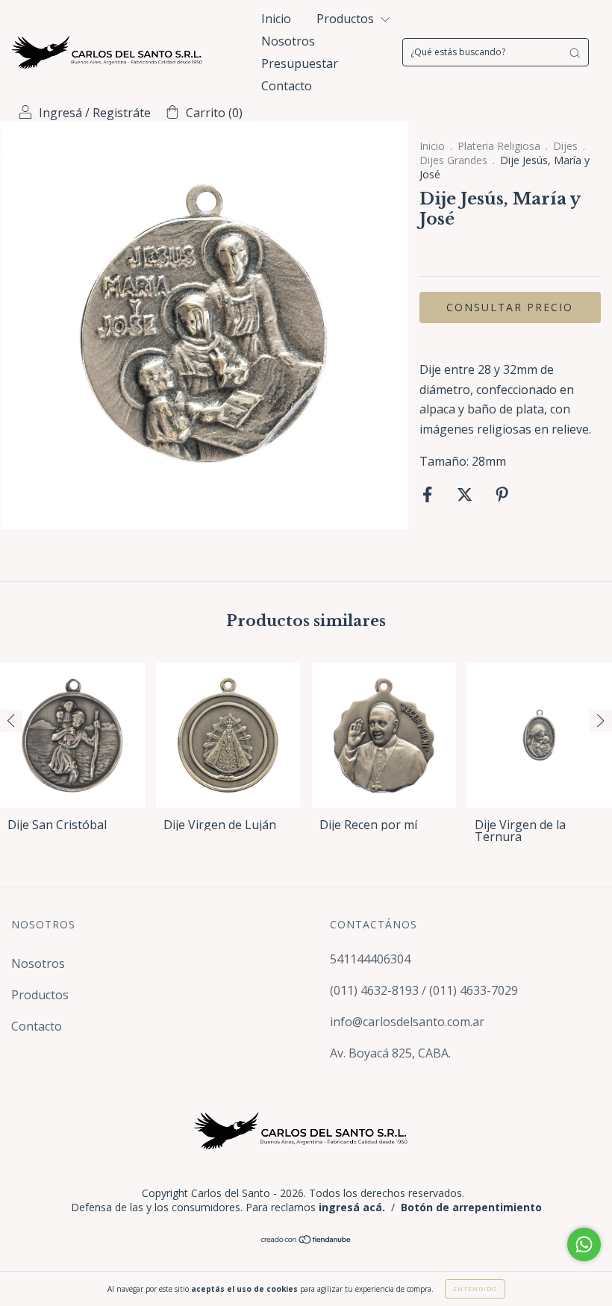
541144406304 (370, 959)
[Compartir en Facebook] (428, 494)
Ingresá (60, 112)
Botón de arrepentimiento (471, 1207)
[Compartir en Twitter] (466, 494)
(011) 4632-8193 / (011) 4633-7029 (424, 990)
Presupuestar (299, 63)
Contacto (286, 86)
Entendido (475, 1288)
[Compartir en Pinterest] (502, 494)
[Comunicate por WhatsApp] (584, 1244)
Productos (346, 18)
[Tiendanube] (306, 1240)
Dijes (565, 146)
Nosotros (288, 41)
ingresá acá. (352, 1207)
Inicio (276, 18)
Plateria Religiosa (499, 146)
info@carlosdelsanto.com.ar (407, 1021)
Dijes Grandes (453, 160)
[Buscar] (574, 52)
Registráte (122, 112)
